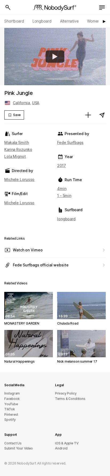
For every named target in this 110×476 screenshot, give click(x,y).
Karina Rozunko (18, 149)
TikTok (9, 409)
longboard (66, 219)
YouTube (11, 404)
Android (61, 448)
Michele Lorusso (19, 179)
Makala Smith (16, 142)
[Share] (102, 115)
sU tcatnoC (13, 443)
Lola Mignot (15, 156)
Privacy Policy (65, 393)
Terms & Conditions (70, 399)
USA (36, 103)
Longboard (42, 21)
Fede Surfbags (70, 142)
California (21, 103)
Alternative (69, 21)
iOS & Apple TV (66, 443)
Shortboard (14, 21)
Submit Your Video (18, 448)
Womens (94, 21)
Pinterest (11, 414)
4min (61, 188)
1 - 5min (64, 195)
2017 (61, 165)
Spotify (10, 420)
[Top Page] (55, 7)
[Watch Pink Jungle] (55, 56)
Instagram (12, 393)
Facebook (11, 399)
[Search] (8, 7)
